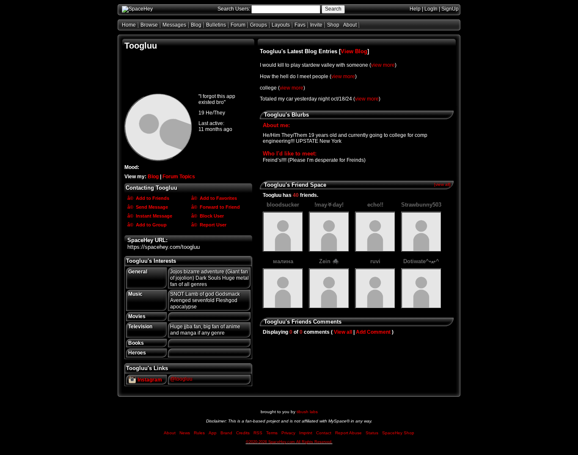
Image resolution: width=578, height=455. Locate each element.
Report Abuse (348, 432)
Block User (211, 215)
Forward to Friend (219, 207)
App (213, 432)
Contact (323, 432)
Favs (300, 25)
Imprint (305, 432)
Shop (333, 25)
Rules (199, 432)
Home (129, 25)
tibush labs (307, 411)
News (184, 432)
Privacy (288, 432)
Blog (196, 25)
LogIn (431, 9)
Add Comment (373, 332)
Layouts (281, 25)
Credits (243, 432)
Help (415, 9)
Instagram (149, 380)
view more (383, 65)
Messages (174, 25)
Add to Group (151, 224)
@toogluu (181, 379)
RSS (257, 432)
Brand (226, 432)
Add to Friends (152, 198)
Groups (258, 25)
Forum (238, 25)
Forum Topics (178, 177)
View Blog (354, 51)
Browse (149, 25)
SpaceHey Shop (398, 432)
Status (372, 432)
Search (333, 9)
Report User (212, 224)
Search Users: (233, 9)
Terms (272, 432)
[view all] (442, 184)
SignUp (450, 9)
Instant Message (153, 215)
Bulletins (216, 25)
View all (343, 332)
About (350, 25)
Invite (316, 25)
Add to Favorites (217, 198)
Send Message (151, 207)
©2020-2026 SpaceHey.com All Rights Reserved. (289, 442)
